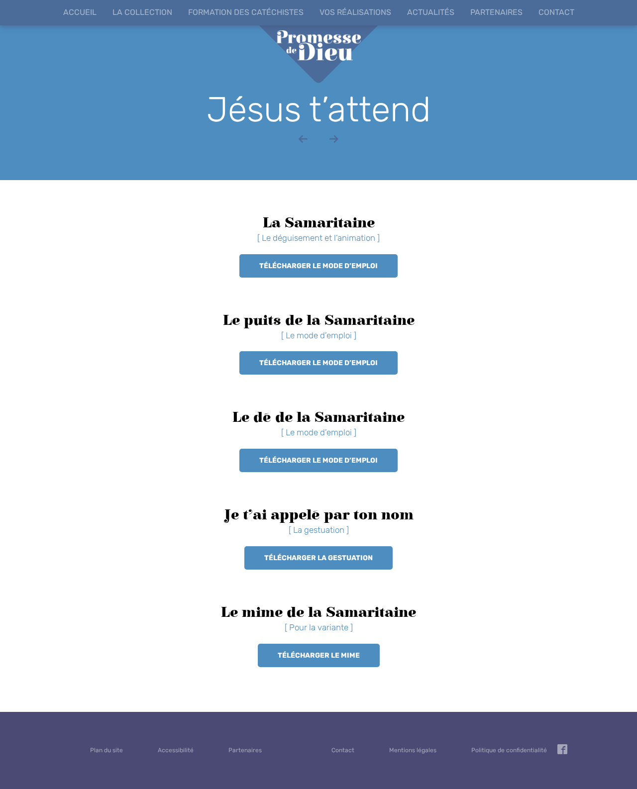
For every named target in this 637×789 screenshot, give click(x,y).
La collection (142, 12)
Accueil (80, 12)
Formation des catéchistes (246, 12)
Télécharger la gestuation (318, 558)
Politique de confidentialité (509, 750)
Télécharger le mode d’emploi (318, 266)
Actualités (430, 12)
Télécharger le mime (319, 655)
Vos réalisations (355, 12)
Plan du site (106, 750)
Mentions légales (412, 750)
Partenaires (496, 12)
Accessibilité (176, 750)
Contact (556, 12)
